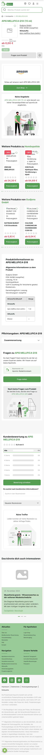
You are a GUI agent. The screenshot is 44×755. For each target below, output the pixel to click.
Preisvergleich (11, 186)
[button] (37, 4)
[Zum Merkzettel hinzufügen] (15, 26)
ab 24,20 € (10, 180)
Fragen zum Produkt (19, 55)
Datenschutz (15, 687)
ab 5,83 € (9, 236)
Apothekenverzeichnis (8, 656)
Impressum (5, 687)
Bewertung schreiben (22, 482)
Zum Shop (21, 88)
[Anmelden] (33, 3)
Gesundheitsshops (7, 659)
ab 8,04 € (30, 236)
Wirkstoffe (4, 666)
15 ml (6, 50)
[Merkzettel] (29, 3)
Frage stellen (22, 379)
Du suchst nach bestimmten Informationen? (20, 489)
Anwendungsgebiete (7, 668)
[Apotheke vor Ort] (25, 3)
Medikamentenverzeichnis (9, 664)
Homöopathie (9, 16)
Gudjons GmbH (25, 25)
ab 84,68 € (31, 180)
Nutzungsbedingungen (29, 687)
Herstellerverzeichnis (8, 661)
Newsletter (5, 640)
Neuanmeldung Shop (30, 635)
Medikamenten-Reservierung (10, 635)
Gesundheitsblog (6, 637)
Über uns (4, 632)
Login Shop (27, 632)
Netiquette (5, 690)
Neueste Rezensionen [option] (13, 503)
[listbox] (22, 503)
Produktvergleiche (7, 671)
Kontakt (4, 645)
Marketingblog (28, 637)
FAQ (3, 642)
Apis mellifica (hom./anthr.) (30, 33)
